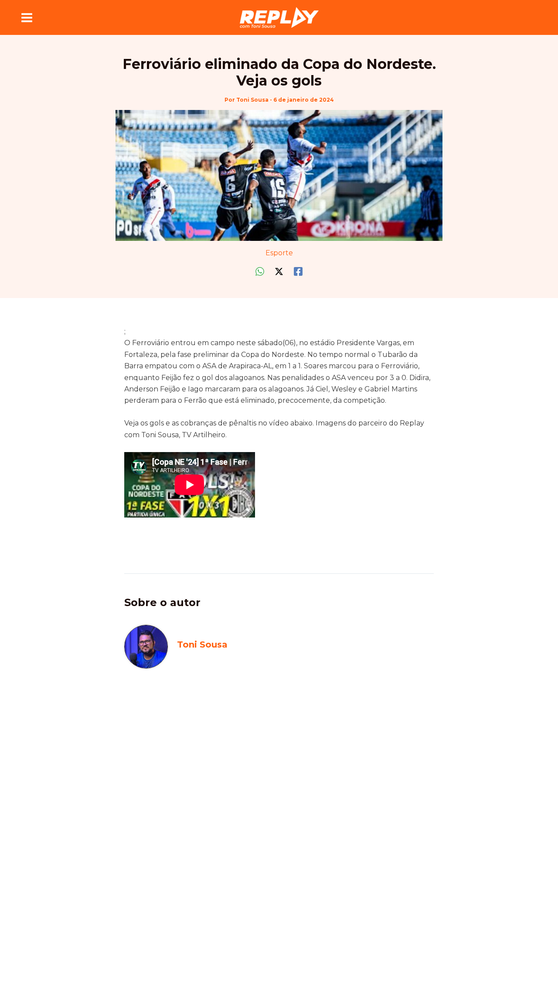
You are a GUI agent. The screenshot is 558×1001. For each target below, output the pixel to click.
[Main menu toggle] (26, 17)
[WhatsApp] (259, 271)
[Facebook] (298, 271)
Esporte (279, 253)
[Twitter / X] (279, 271)
